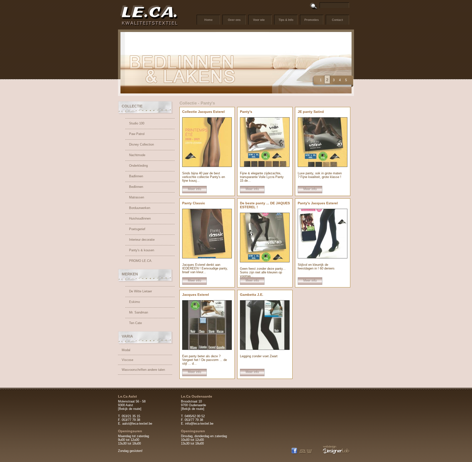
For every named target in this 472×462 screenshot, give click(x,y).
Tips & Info (286, 20)
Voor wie (259, 20)
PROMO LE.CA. (140, 261)
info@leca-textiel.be (199, 423)
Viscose (127, 360)
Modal (126, 350)
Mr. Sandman (138, 312)
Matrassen (136, 197)
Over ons (234, 20)
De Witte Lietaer (140, 291)
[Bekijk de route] (129, 409)
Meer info (194, 189)
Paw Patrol (137, 134)
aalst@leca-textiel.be (137, 423)
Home (208, 20)
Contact (337, 20)
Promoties (311, 20)
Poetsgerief (137, 229)
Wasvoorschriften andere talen (143, 370)
